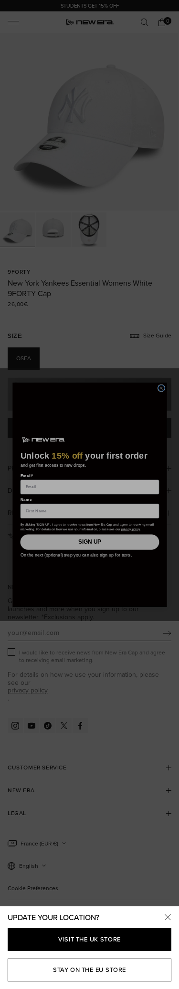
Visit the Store (89, 939)
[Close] (167, 917)
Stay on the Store (89, 969)
